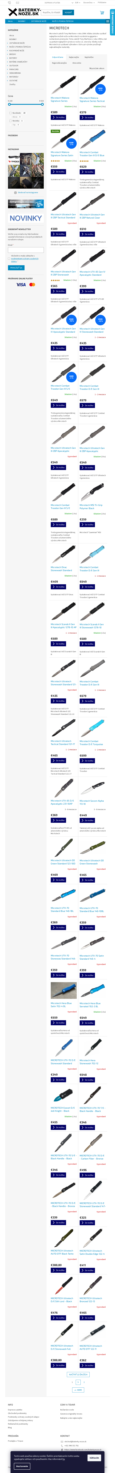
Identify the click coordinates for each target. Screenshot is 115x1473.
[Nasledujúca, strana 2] (78, 1382)
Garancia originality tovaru (71, 1414)
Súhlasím (94, 1457)
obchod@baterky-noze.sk (75, 1441)
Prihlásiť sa (16, 268)
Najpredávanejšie (59, 63)
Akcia (11, 35)
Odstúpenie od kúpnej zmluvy (20, 1420)
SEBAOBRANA (15, 73)
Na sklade (19, 113)
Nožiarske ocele (67, 1410)
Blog (10, 1427)
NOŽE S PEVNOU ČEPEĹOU (20, 47)
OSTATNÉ (13, 80)
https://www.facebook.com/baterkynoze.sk (83, 1449)
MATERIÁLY (13, 76)
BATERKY (13, 58)
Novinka (17, 120)
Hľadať (68, 12)
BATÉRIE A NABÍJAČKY (18, 61)
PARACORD (14, 69)
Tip (16, 124)
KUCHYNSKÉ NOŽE (16, 50)
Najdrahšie (89, 57)
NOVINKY (13, 39)
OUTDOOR (13, 65)
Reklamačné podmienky (18, 1424)
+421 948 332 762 (72, 1445)
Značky (12, 84)
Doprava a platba (52, 3)
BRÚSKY (12, 54)
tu (64, 1459)
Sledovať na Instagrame (28, 192)
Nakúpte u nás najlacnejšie (71, 1418)
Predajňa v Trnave (15, 1441)
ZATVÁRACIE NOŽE (17, 43)
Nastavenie (22, 1466)
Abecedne (77, 63)
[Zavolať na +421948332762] (12, 2)
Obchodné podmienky (17, 1413)
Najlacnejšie (74, 57)
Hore (79, 1390)
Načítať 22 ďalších (78, 1374)
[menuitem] (10, 21)
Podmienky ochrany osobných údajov (23, 1417)
